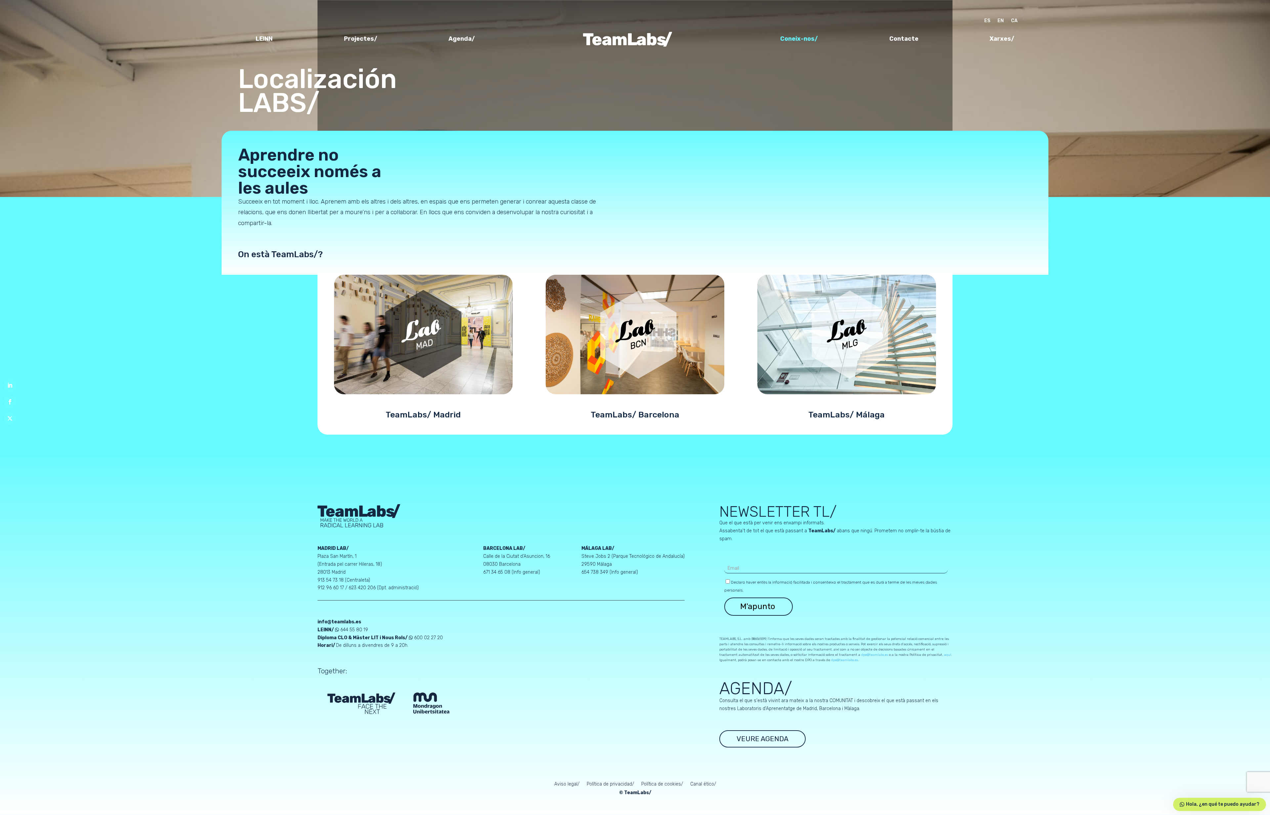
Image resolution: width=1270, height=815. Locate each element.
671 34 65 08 (496, 572)
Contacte (903, 39)
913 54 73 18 (331, 580)
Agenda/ (461, 39)
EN (1000, 21)
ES (987, 21)
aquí (947, 655)
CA (1014, 21)
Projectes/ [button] (360, 39)
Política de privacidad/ (610, 784)
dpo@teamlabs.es (874, 655)
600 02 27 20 (428, 638)
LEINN (264, 39)
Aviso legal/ (566, 784)
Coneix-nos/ (799, 39)
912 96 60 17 (331, 588)
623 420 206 (362, 588)
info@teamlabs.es (339, 622)
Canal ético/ (703, 784)
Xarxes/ (1002, 39)
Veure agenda (762, 739)
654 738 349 (595, 572)
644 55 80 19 (354, 630)
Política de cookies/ (662, 784)
